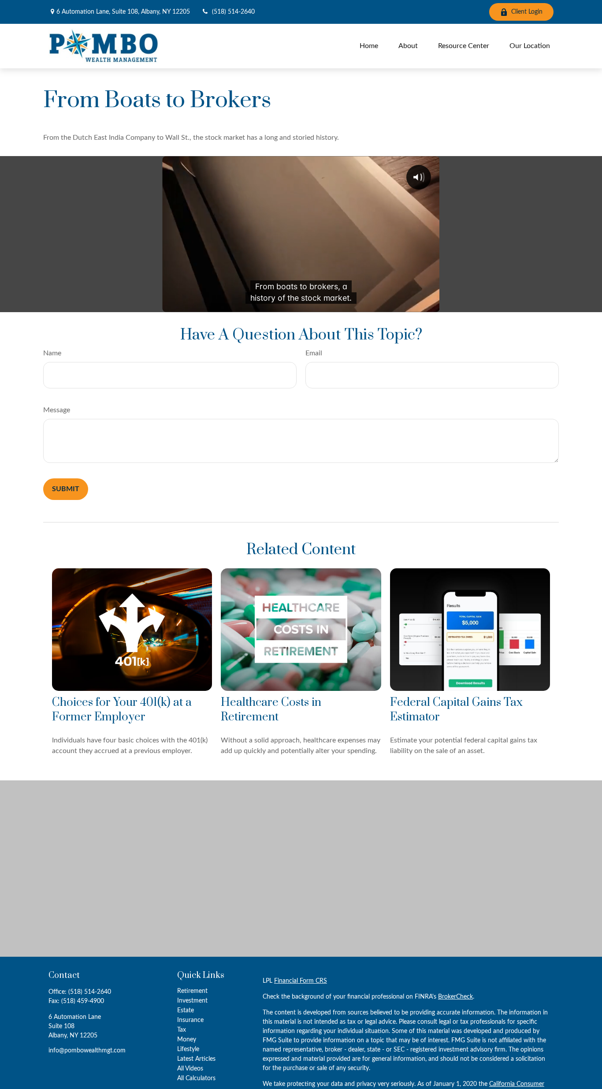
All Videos (190, 1069)
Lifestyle (188, 1049)
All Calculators (196, 1078)
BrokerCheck (455, 997)
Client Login (527, 12)
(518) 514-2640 (233, 12)
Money (186, 1040)
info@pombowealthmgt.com (87, 1051)
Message (56, 410)
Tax (181, 1030)
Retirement (192, 991)
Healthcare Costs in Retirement (271, 709)
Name (52, 353)
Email (313, 353)
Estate (185, 1010)
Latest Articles (196, 1059)
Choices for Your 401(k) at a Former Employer (122, 709)
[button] (369, 46)
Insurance (190, 1020)
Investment (192, 1001)
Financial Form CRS (300, 981)
